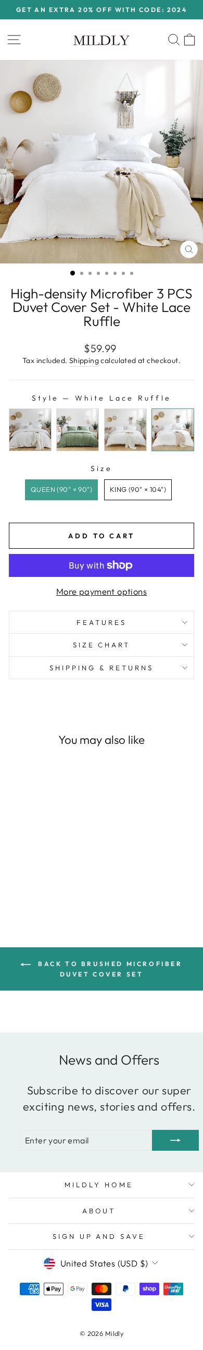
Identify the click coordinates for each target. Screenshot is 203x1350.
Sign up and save (99, 1236)
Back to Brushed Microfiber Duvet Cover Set (108, 969)
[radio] (30, 429)
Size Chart (102, 645)
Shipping (84, 360)
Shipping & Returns (101, 668)
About (99, 1211)
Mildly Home (99, 1184)
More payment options (101, 591)
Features (101, 622)
